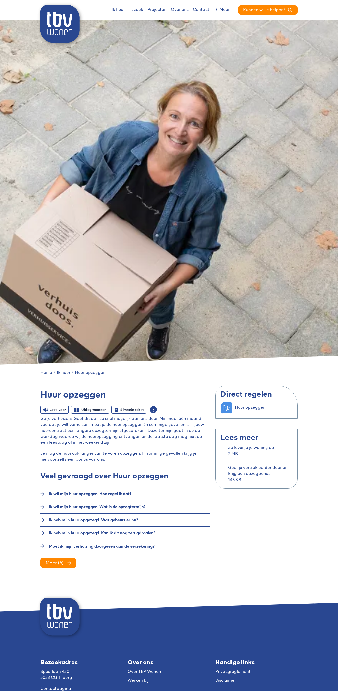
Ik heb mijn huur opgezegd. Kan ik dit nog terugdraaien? (102, 533)
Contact (201, 10)
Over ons (180, 10)
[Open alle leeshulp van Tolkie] (153, 409)
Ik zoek (136, 10)
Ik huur (118, 10)
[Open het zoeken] (268, 10)
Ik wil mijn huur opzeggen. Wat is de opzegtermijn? (97, 507)
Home (46, 373)
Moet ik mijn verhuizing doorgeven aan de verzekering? (102, 547)
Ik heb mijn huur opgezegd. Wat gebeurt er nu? (93, 520)
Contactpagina (55, 689)
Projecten (157, 10)
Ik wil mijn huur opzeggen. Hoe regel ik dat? (90, 494)
